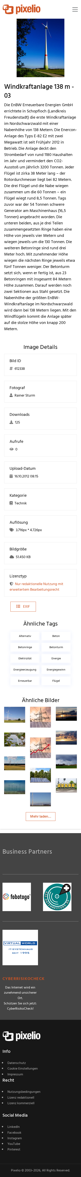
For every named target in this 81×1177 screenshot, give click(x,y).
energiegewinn (56, 669)
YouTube (13, 1144)
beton (56, 636)
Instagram (14, 1138)
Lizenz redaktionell (20, 1097)
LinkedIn (13, 1127)
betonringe (25, 647)
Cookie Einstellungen (22, 1068)
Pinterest (13, 1149)
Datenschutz (16, 1063)
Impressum (15, 1074)
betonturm (56, 647)
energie (56, 658)
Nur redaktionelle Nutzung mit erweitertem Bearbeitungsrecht (36, 587)
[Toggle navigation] (75, 9)
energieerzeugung (25, 669)
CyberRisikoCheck (23, 979)
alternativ (25, 636)
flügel (56, 680)
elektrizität (25, 658)
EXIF (26, 607)
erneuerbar (25, 680)
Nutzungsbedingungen (23, 1091)
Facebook (14, 1132)
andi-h (23, 716)
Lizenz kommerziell (20, 1103)
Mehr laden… (40, 816)
